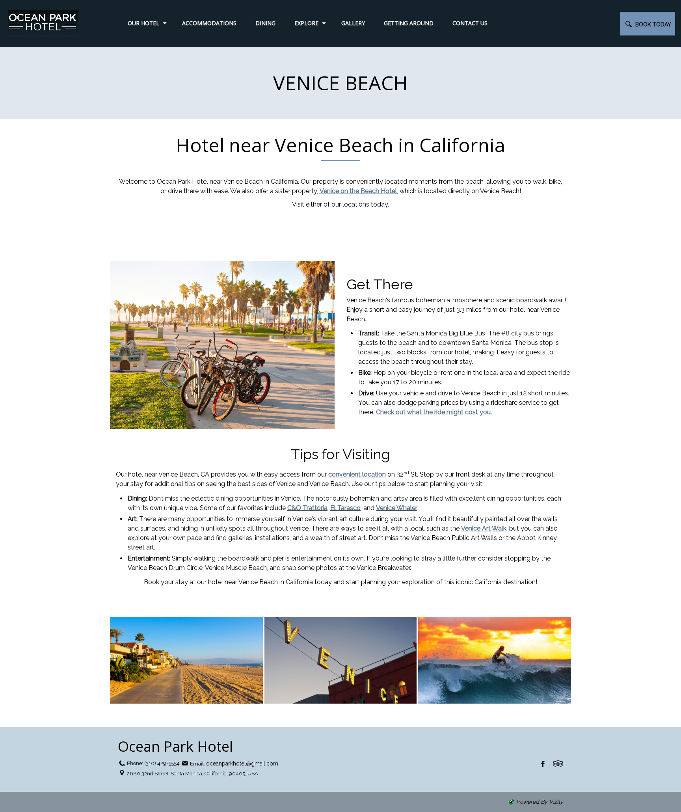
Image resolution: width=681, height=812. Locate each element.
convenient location (357, 474)
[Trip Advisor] (558, 763)
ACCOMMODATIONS (209, 23)
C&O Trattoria (307, 508)
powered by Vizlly (539, 802)
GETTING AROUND (409, 23)
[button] (647, 23)
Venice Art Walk (483, 528)
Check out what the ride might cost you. (434, 412)
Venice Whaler (396, 508)
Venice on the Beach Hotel (358, 191)
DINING (265, 23)
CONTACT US (469, 23)
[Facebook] (543, 763)
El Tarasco (345, 508)
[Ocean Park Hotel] (51, 23)
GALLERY (353, 23)
